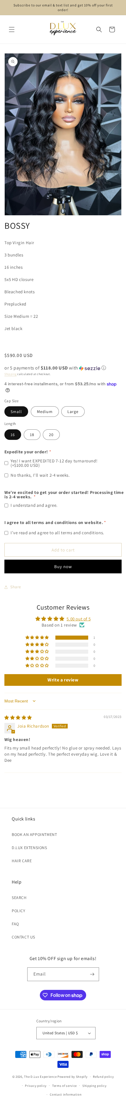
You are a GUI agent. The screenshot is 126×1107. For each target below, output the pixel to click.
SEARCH (19, 897)
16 (13, 434)
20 (51, 434)
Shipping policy (94, 1086)
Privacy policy (36, 1086)
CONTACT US (23, 937)
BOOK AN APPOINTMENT (34, 834)
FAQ (15, 923)
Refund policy (103, 1077)
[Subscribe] (92, 974)
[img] (18, 717)
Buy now (63, 566)
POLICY (18, 910)
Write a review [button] (62, 680)
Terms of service (64, 1086)
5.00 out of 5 (79, 619)
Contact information (65, 1094)
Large (73, 411)
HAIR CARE (22, 860)
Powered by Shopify (72, 1077)
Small (16, 411)
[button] (11, 29)
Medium (45, 411)
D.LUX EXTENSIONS (29, 847)
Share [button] (15, 586)
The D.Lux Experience (40, 1077)
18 (32, 434)
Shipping (10, 374)
